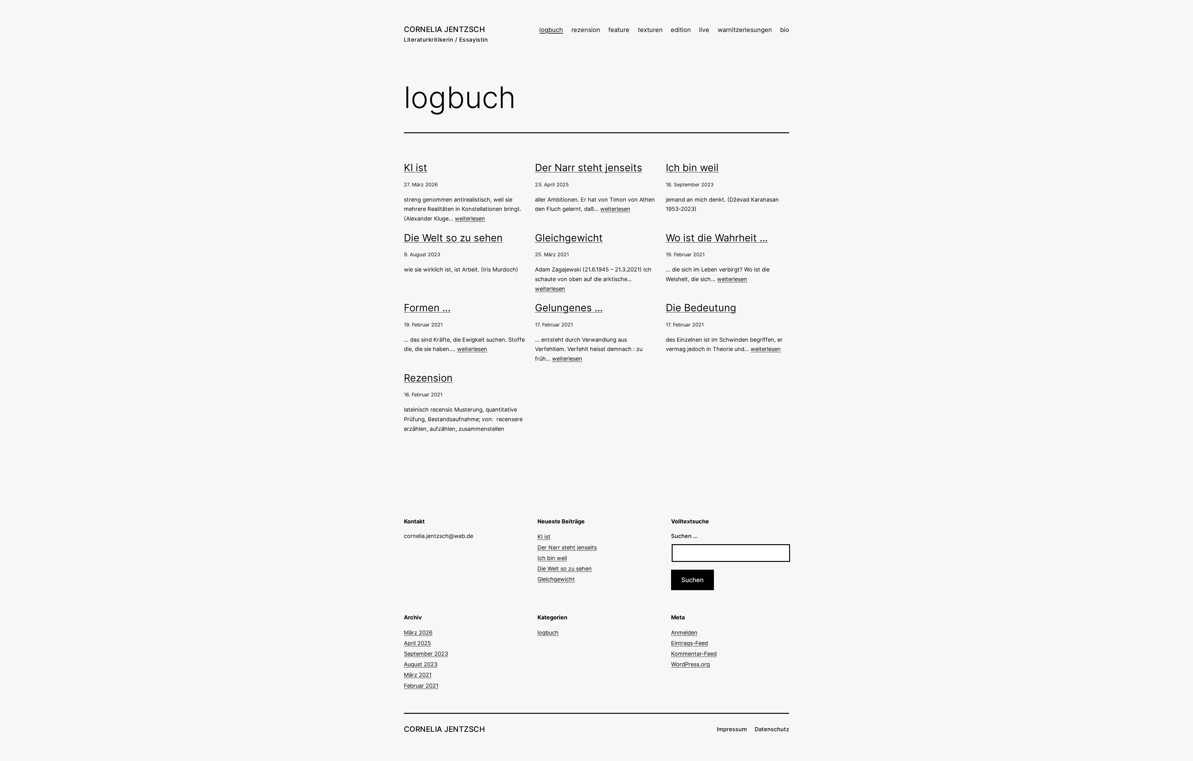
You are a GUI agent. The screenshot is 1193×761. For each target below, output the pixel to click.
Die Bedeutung (701, 308)
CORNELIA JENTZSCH (444, 29)
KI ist (415, 168)
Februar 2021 (421, 685)
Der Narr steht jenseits (588, 168)
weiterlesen (470, 218)
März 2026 (418, 632)
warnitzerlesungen (745, 30)
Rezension (428, 378)
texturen (650, 30)
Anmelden (684, 632)
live (704, 30)
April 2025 (417, 643)
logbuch (551, 30)
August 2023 (420, 664)
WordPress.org (690, 664)
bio (784, 30)
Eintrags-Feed (689, 643)
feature (618, 30)
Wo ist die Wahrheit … (717, 238)
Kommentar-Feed (694, 653)
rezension (585, 30)
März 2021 (418, 675)
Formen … (427, 308)
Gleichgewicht (569, 238)
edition (681, 30)
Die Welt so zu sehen (453, 238)
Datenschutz (772, 729)
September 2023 (426, 653)
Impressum (732, 729)
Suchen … (684, 536)
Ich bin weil (692, 168)
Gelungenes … (569, 308)
